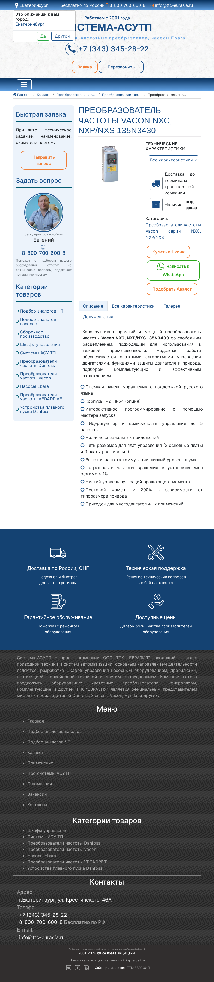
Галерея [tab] (172, 306)
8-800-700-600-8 (126, 5)
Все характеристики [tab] (133, 306)
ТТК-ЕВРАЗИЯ (138, 968)
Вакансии (37, 794)
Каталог (35, 752)
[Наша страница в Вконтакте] (68, 968)
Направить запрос (43, 160)
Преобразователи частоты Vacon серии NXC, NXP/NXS (173, 231)
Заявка (85, 67)
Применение (40, 762)
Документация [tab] (98, 316)
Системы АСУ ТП (38, 352)
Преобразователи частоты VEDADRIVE (41, 396)
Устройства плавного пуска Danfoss (43, 409)
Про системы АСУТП (49, 773)
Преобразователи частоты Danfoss (39, 363)
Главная (35, 721)
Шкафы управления (40, 344)
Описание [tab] (93, 306)
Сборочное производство (35, 334)
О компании (39, 783)
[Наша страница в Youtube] (86, 968)
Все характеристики (172, 160)
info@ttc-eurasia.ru (173, 5)
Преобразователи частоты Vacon (39, 375)
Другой (62, 36)
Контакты (37, 804)
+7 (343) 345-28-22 (43, 915)
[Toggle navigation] (24, 84)
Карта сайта (135, 960)
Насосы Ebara (34, 386)
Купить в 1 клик (168, 252)
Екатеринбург (33, 5)
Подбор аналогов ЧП (41, 311)
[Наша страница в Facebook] (77, 968)
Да (43, 36)
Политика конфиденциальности (95, 960)
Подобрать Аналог (172, 289)
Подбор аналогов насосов (38, 321)
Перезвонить (121, 67)
